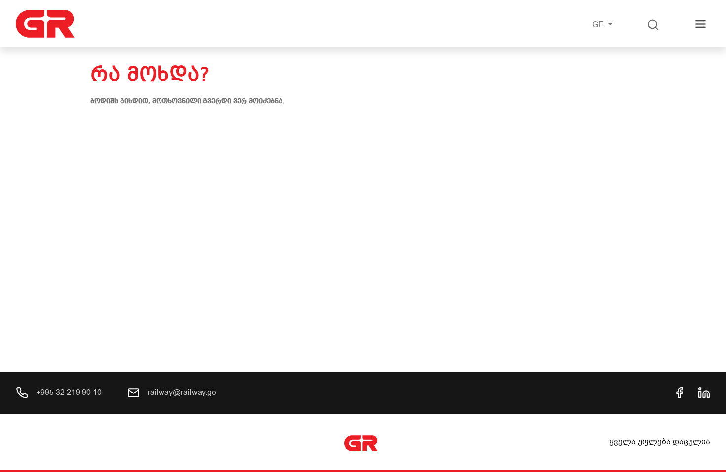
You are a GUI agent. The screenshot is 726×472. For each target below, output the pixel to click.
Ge (598, 24)
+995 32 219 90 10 (68, 392)
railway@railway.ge (181, 392)
